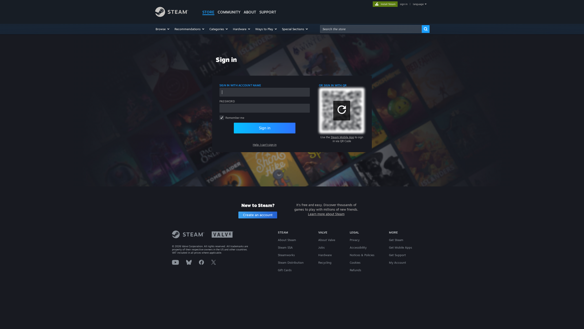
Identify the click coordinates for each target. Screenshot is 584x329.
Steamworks (286, 255)
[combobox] (371, 29)
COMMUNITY (229, 12)
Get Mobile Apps (400, 247)
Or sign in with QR (333, 85)
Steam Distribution (291, 262)
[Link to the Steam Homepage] (171, 16)
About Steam (287, 240)
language (418, 4)
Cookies (355, 262)
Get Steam (396, 240)
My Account (397, 262)
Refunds (355, 270)
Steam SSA (285, 247)
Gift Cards (285, 270)
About (250, 12)
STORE (208, 12)
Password (227, 101)
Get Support (397, 255)
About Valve (326, 240)
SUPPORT (267, 12)
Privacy (355, 240)
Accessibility (358, 247)
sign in (403, 4)
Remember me (234, 117)
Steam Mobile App (342, 137)
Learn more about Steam (326, 214)
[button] (162, 29)
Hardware (325, 255)
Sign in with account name (240, 85)
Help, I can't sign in (264, 144)
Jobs (321, 247)
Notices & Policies (362, 255)
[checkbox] (221, 117)
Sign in (264, 128)
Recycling (324, 262)
